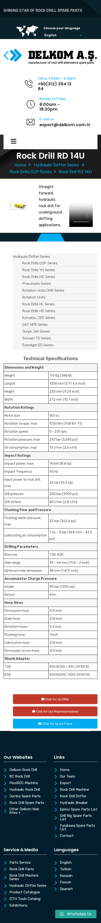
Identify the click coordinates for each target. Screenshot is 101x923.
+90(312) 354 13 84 (55, 86)
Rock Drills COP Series (30, 171)
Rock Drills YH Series (38, 270)
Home (20, 165)
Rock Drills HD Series (38, 311)
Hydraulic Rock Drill (24, 790)
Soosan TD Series (36, 338)
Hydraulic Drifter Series (56, 165)
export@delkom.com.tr (65, 125)
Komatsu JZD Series (38, 318)
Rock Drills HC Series (38, 277)
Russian (66, 876)
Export (65, 783)
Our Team (67, 776)
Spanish (66, 889)
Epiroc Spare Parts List (78, 809)
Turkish (65, 869)
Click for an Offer (56, 699)
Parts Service (20, 863)
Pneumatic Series (36, 284)
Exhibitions (18, 905)
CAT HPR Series (35, 324)
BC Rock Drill (19, 776)
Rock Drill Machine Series (24, 877)
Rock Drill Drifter (73, 796)
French (65, 882)
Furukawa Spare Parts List (77, 827)
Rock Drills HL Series (38, 304)
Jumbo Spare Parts (25, 796)
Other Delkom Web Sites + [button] (24, 811)
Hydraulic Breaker (74, 803)
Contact (67, 836)
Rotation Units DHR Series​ (43, 290)
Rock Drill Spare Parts (26, 803)
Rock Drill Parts (21, 869)
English (66, 863)
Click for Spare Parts (57, 724)
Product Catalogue (24, 892)
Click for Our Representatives (56, 711)
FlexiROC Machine (23, 783)
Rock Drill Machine (74, 790)
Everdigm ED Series (38, 345)
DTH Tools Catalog (24, 899)
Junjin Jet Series (36, 331)
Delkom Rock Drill (23, 770)
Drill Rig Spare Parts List (76, 817)
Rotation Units (34, 297)
